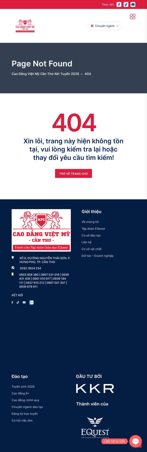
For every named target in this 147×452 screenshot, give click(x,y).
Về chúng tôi (90, 222)
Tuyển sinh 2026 (23, 386)
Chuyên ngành (105, 26)
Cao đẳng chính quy (25, 400)
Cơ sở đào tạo (91, 235)
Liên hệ (86, 242)
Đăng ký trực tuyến (25, 413)
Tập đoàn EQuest (93, 228)
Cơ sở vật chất (91, 249)
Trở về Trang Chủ (73, 173)
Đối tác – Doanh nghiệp (97, 255)
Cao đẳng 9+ (20, 393)
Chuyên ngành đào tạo (27, 407)
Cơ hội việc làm (22, 420)
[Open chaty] (135, 441)
